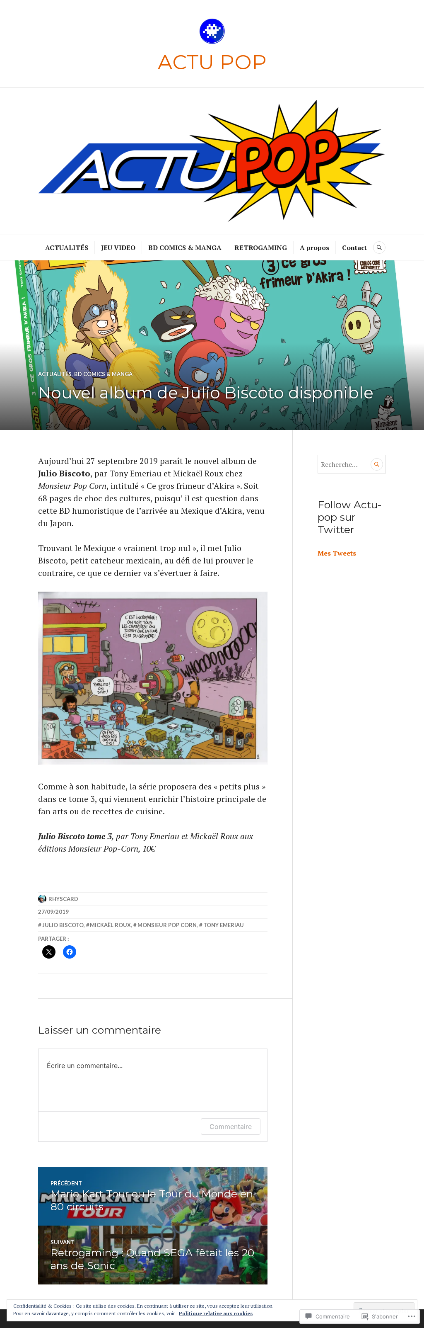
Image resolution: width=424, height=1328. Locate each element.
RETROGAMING (260, 247)
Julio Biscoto (63, 925)
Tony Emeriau (223, 925)
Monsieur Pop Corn (167, 925)
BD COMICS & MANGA (185, 247)
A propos (314, 247)
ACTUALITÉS (66, 247)
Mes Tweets (337, 553)
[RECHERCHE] (379, 247)
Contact (354, 247)
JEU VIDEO (118, 247)
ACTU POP (212, 62)
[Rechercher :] (352, 464)
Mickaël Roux (110, 925)
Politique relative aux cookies (216, 1313)
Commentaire (231, 1126)
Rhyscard (63, 899)
